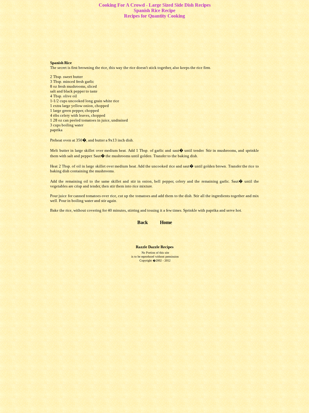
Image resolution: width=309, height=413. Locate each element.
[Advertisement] (156, 38)
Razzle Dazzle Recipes (155, 247)
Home (166, 222)
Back (142, 222)
